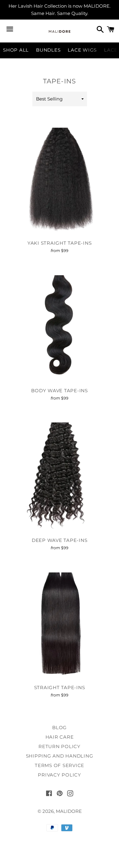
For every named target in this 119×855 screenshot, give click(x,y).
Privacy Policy (59, 775)
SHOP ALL (16, 50)
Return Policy (59, 746)
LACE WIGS (82, 50)
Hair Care (59, 737)
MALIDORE (69, 811)
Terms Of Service (59, 765)
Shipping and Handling (59, 756)
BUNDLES (48, 50)
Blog (59, 727)
